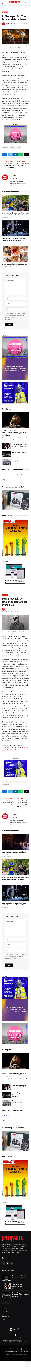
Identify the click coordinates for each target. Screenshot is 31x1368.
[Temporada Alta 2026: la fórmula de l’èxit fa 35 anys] (6, 446)
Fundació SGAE (14, 782)
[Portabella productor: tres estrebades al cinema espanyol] (6, 454)
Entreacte (10, 23)
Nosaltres (7, 1354)
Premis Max (6, 784)
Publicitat (16, 1357)
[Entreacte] (14, 2)
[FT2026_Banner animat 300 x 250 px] (15, 357)
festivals (18, 147)
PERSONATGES (6, 1311)
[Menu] (3, 3)
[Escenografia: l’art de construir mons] (6, 462)
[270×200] (15, 776)
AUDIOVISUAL (6, 1317)
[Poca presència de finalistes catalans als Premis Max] (15, 622)
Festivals (5, 12)
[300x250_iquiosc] (15, 584)
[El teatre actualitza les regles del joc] (15, 254)
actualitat (5, 147)
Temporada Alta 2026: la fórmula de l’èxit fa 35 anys (19, 446)
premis (23, 782)
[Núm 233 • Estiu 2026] (15, 556)
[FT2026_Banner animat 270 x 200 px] (15, 142)
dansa (12, 147)
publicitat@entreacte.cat (11, 1351)
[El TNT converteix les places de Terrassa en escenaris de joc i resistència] (15, 203)
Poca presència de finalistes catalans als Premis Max (9, 165)
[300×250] (15, 403)
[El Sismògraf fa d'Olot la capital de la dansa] (15, 36)
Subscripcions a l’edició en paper (20, 1354)
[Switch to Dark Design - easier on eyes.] (25, 3)
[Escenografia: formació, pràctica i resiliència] (15, 420)
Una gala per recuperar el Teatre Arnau (8, 802)
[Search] (28, 3)
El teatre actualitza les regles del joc (14, 264)
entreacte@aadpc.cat (21, 1349)
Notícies (5, 594)
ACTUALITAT (5, 1308)
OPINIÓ (4, 1319)
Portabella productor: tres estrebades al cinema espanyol (20, 454)
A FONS (4, 1314)
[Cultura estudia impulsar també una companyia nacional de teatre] (15, 842)
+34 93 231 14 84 (10, 1349)
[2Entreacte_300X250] (15, 379)
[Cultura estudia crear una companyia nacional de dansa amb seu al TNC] (15, 228)
